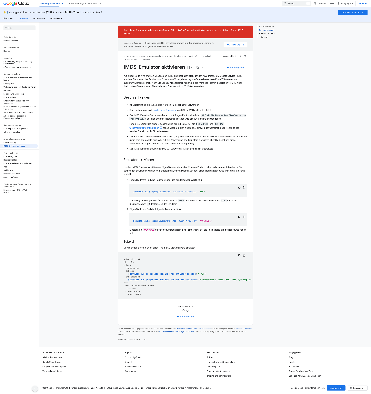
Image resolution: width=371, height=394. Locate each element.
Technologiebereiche (49, 3)
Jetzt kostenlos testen (352, 12)
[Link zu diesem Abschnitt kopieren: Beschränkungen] (153, 97)
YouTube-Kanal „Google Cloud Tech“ (305, 376)
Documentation (138, 56)
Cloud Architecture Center (219, 371)
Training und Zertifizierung (219, 376)
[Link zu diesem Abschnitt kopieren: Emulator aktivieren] (157, 160)
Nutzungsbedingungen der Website (87, 388)
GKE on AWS (93, 12)
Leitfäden (23, 18)
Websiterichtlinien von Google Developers (176, 331)
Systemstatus (131, 371)
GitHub (210, 357)
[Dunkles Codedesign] (239, 187)
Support (128, 362)
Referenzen (39, 18)
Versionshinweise (133, 366)
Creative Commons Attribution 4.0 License (193, 329)
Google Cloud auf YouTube (301, 371)
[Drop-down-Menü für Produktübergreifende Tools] (101, 3)
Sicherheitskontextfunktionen (144, 128)
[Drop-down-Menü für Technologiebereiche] (63, 3)
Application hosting (157, 56)
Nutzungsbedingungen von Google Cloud (124, 388)
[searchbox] (19, 27)
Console (322, 3)
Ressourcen (56, 18)
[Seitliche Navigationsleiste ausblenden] (35, 389)
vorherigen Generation (165, 110)
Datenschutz (62, 388)
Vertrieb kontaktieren (52, 371)
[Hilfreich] (241, 56)
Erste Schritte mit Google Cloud (221, 362)
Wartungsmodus (209, 30)
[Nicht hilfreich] (245, 56)
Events (292, 362)
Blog (291, 357)
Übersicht (8, 18)
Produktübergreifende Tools (83, 3)
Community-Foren (133, 357)
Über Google (48, 388)
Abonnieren (336, 388)
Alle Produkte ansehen (52, 357)
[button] (19, 51)
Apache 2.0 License (243, 329)
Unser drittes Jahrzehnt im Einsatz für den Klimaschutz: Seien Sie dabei (178, 388)
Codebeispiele (213, 366)
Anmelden (363, 3)
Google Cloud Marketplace (54, 366)
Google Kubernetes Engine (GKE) (31, 12)
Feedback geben (235, 67)
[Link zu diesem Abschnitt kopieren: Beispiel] (137, 242)
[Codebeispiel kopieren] (244, 187)
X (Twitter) (294, 366)
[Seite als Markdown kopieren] (197, 67)
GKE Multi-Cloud (69, 12)
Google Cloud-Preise (51, 362)
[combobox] (296, 3)
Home (126, 56)
